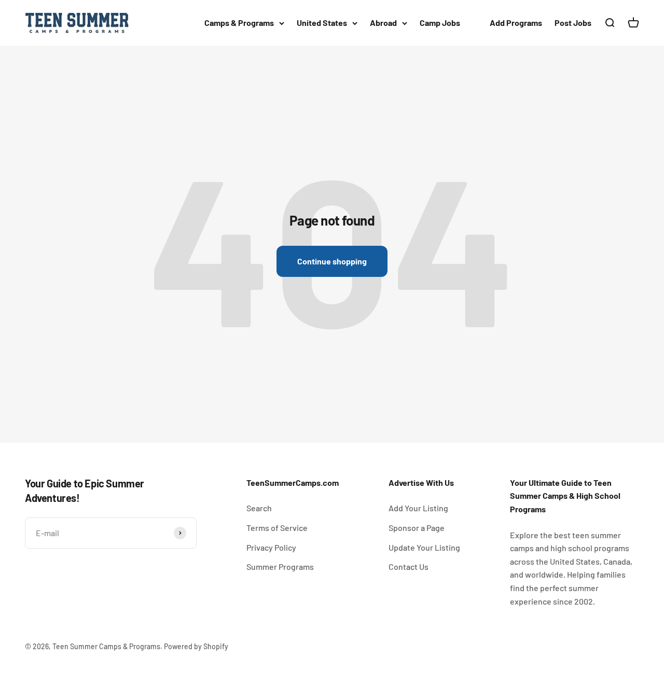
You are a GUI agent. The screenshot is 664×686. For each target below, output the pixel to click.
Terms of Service (277, 528)
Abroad (383, 22)
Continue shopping (332, 261)
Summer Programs (280, 566)
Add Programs (516, 22)
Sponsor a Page (417, 528)
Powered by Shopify (196, 646)
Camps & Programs (239, 22)
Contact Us (408, 566)
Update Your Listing (424, 547)
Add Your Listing (418, 508)
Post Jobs (573, 22)
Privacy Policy (271, 547)
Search (259, 508)
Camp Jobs (440, 22)
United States (322, 22)
